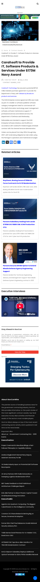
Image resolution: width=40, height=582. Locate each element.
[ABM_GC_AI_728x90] (20, 16)
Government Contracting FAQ (21, 434)
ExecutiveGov (7, 440)
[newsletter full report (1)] (20, 370)
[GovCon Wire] (20, 7)
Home (5, 50)
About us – (5, 434)
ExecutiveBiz (7, 499)
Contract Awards (17, 50)
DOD (18, 82)
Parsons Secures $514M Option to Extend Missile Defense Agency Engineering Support (19, 268)
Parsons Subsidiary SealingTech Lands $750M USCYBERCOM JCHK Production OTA (19, 224)
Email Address (6, 345)
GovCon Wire (23, 572)
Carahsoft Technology (9, 88)
